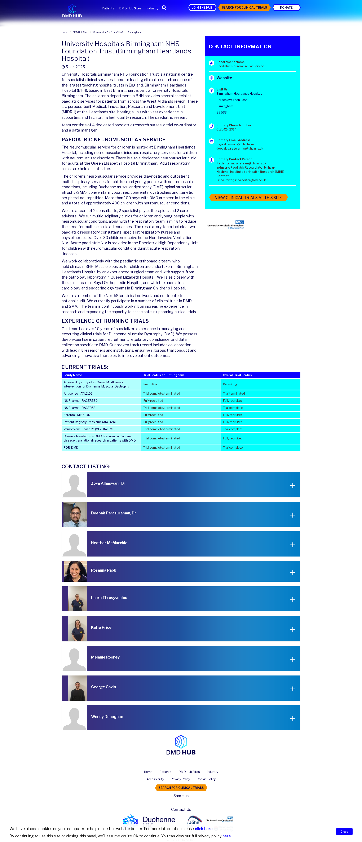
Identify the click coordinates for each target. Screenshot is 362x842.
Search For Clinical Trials (244, 7)
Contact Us (181, 809)
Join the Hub (202, 7)
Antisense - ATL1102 (78, 393)
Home (148, 772)
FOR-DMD (71, 447)
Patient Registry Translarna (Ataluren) (90, 422)
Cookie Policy (206, 779)
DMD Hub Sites (130, 8)
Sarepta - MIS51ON (77, 415)
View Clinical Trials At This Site (248, 197)
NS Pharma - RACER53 (79, 407)
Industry (152, 8)
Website (224, 78)
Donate (286, 7)
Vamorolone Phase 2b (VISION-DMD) (89, 429)
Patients (108, 8)
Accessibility (155, 779)
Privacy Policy (180, 779)
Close (344, 831)
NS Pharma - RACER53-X (81, 400)
